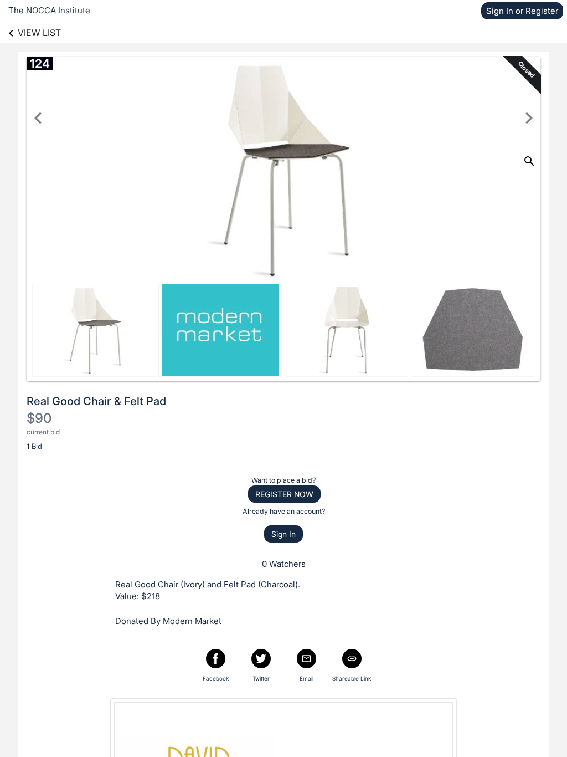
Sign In (283, 534)
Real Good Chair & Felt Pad (96, 401)
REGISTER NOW (284, 494)
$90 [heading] (39, 418)
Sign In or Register (522, 11)
